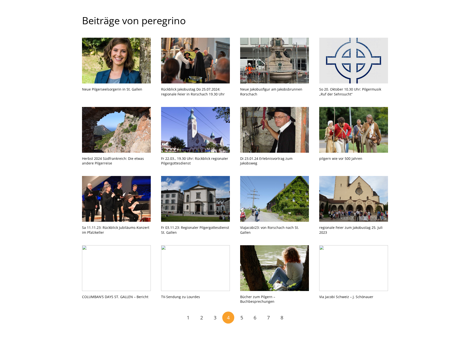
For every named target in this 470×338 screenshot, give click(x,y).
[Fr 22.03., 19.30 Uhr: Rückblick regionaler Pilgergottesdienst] (195, 130)
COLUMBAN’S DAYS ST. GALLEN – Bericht (115, 296)
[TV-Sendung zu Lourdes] (195, 268)
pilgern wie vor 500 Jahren (340, 158)
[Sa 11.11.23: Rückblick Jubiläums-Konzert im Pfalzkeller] (116, 199)
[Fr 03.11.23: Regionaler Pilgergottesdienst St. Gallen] (195, 199)
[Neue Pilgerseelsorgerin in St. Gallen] (116, 60)
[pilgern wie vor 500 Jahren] (353, 130)
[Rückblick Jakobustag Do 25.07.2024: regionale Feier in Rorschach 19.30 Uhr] (195, 60)
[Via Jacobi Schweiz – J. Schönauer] (353, 268)
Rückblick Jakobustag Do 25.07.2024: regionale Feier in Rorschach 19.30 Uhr (193, 91)
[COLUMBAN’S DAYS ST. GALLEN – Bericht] (116, 268)
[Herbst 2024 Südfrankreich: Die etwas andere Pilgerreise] (116, 130)
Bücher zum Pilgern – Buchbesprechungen (257, 299)
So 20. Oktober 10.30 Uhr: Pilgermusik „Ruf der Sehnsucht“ (350, 91)
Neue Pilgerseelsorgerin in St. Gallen (112, 89)
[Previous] (175, 318)
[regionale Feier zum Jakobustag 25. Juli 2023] (353, 199)
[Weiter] (295, 318)
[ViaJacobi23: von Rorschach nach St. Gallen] (274, 199)
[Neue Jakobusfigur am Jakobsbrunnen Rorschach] (274, 60)
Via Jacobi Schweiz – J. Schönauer (346, 296)
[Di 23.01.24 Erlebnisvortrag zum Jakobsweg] (274, 130)
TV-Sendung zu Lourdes (180, 296)
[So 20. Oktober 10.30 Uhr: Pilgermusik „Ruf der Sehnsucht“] (353, 60)
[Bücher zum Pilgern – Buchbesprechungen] (274, 268)
